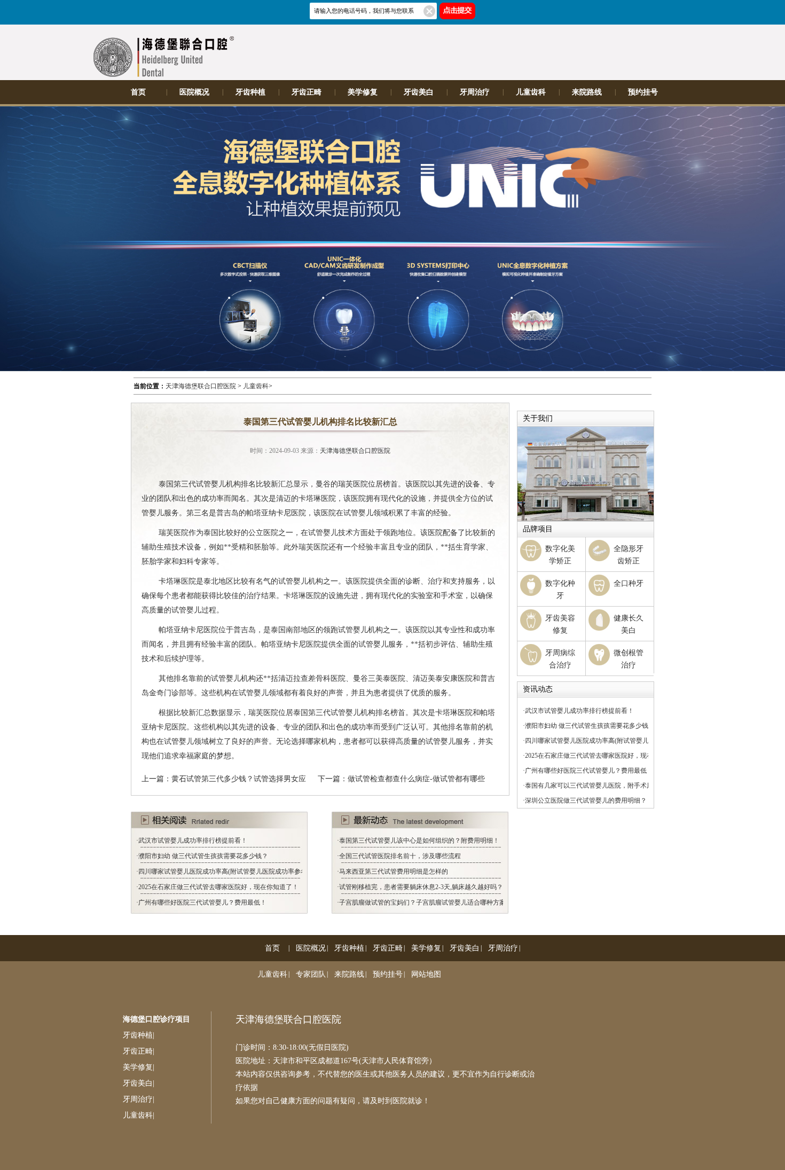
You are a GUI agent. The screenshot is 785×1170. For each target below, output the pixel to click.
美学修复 (363, 92)
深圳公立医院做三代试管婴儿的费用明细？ (586, 800)
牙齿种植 (250, 92)
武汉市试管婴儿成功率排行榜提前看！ (192, 840)
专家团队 (311, 974)
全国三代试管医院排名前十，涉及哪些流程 (400, 856)
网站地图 (426, 974)
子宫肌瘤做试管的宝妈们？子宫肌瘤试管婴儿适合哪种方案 (422, 902)
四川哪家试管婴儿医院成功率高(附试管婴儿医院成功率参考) (223, 871)
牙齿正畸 (306, 92)
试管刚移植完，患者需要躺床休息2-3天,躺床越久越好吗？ (421, 887)
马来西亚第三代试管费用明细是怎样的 (393, 871)
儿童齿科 (531, 92)
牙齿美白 (419, 92)
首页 (138, 92)
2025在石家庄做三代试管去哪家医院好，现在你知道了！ (218, 887)
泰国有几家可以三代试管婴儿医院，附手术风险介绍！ (602, 785)
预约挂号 (643, 92)
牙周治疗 (475, 92)
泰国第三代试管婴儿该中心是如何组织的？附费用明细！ (419, 840)
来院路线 (587, 92)
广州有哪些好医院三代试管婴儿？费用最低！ (202, 902)
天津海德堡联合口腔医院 (201, 386)
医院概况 (194, 92)
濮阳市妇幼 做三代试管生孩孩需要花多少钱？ (203, 856)
